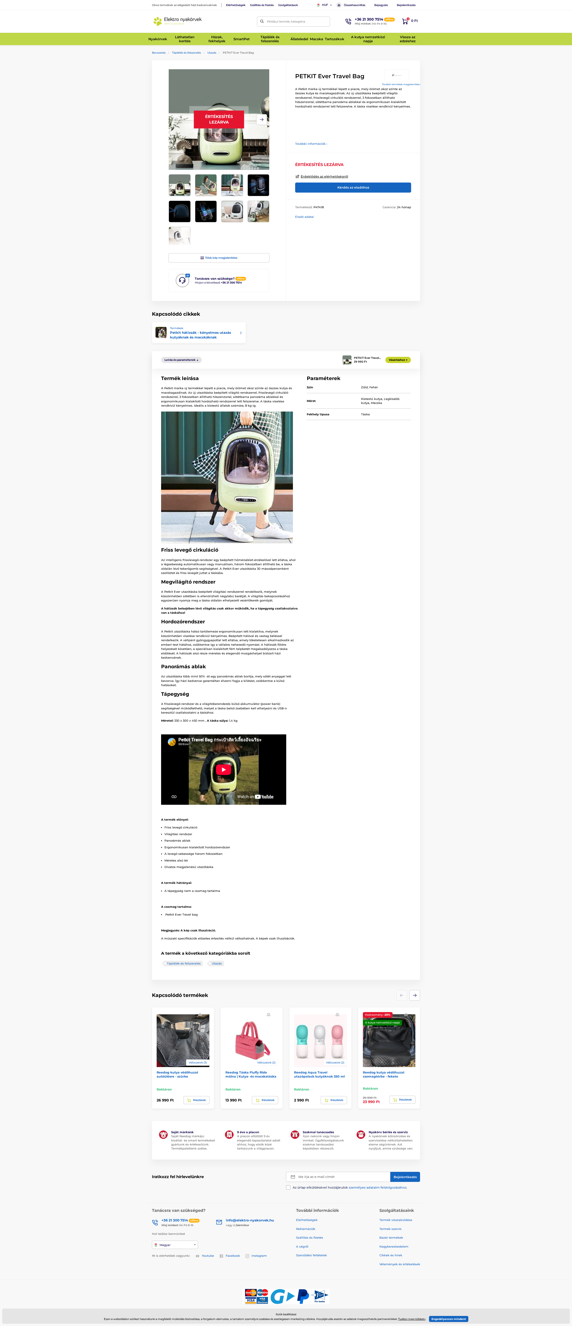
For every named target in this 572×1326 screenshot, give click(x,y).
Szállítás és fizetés (262, 5)
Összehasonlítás (354, 5)
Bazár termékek (391, 1237)
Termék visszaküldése (395, 1220)
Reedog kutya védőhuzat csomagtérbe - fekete (383, 1074)
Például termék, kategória (286, 21)
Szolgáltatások (288, 5)
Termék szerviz (390, 1229)
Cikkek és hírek (390, 1255)
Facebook (233, 1255)
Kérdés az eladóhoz (353, 187)
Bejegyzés (381, 5)
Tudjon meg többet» (412, 1319)
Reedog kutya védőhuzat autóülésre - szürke (177, 1074)
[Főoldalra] (177, 21)
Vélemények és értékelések (399, 1264)
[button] (261, 119)
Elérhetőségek (236, 5)
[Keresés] (262, 22)
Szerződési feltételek (311, 1255)
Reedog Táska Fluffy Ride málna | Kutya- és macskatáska (250, 1074)
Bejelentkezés (406, 5)
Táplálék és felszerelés (186, 52)
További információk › (311, 143)
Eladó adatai (304, 217)
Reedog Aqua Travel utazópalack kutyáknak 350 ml (319, 1074)
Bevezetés (159, 52)
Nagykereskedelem (393, 1246)
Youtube (208, 1255)
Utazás (211, 52)
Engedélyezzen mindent (448, 1319)
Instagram (259, 1255)
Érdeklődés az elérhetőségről (324, 176)
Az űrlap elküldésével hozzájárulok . (350, 1187)
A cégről (302, 1246)
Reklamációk (305, 1229)
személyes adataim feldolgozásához (377, 1187)
